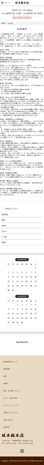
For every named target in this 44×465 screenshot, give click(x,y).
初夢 (5, 376)
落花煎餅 (6, 369)
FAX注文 (6, 427)
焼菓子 (5, 383)
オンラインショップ (10, 405)
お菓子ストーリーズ (10, 413)
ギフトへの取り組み (10, 398)
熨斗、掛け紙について (11, 391)
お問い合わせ (8, 420)
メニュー (7, 3)
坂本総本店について (10, 362)
